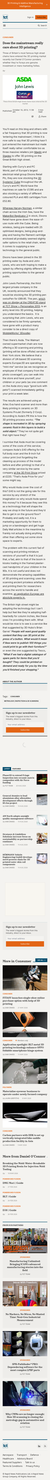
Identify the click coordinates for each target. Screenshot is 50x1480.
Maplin (38, 152)
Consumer (8, 37)
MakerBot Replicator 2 (15, 215)
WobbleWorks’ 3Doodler (16, 333)
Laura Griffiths (12, 1098)
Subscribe (25, 730)
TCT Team (9, 785)
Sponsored (25, 1257)
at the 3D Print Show (25, 472)
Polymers (7, 1087)
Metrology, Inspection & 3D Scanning (21, 701)
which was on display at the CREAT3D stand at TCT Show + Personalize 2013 (24, 302)
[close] (47, 5)
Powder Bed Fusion (12, 1179)
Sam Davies (10, 806)
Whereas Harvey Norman (17, 208)
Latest (7, 768)
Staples (7, 155)
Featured (16, 768)
